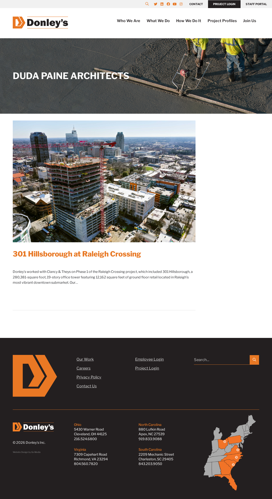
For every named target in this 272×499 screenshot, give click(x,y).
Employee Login (149, 359)
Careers (83, 368)
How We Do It (188, 20)
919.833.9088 (150, 439)
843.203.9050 (150, 464)
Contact (196, 4)
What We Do (158, 20)
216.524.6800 (85, 439)
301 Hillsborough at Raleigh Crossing (77, 254)
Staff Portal (256, 4)
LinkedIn (164, 4)
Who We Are (128, 20)
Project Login (224, 4)
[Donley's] (40, 22)
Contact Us (86, 386)
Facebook (170, 4)
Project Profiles (222, 20)
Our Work (85, 359)
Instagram (183, 4)
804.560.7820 (86, 464)
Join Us (249, 20)
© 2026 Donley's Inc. (29, 443)
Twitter (157, 4)
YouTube (177, 4)
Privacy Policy (88, 377)
